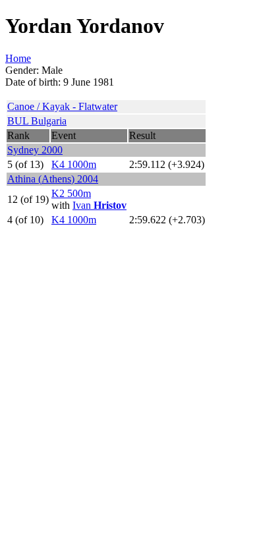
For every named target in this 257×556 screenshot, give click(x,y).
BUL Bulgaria (37, 120)
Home (18, 58)
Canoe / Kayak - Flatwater (62, 106)
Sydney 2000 (35, 149)
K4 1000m (73, 164)
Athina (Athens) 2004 (52, 178)
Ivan (99, 205)
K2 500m (71, 193)
